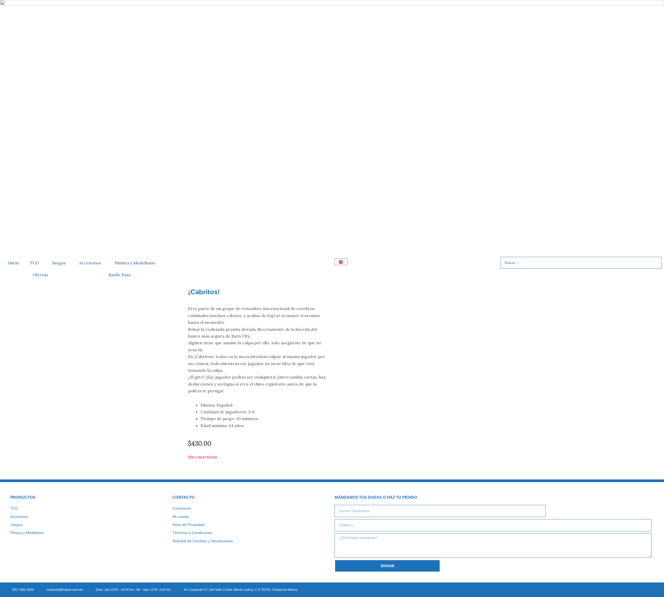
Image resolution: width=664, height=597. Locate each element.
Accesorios (90, 262)
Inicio (13, 262)
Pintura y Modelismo (134, 262)
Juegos (59, 262)
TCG (34, 262)
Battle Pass (120, 274)
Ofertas (40, 274)
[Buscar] (656, 262)
